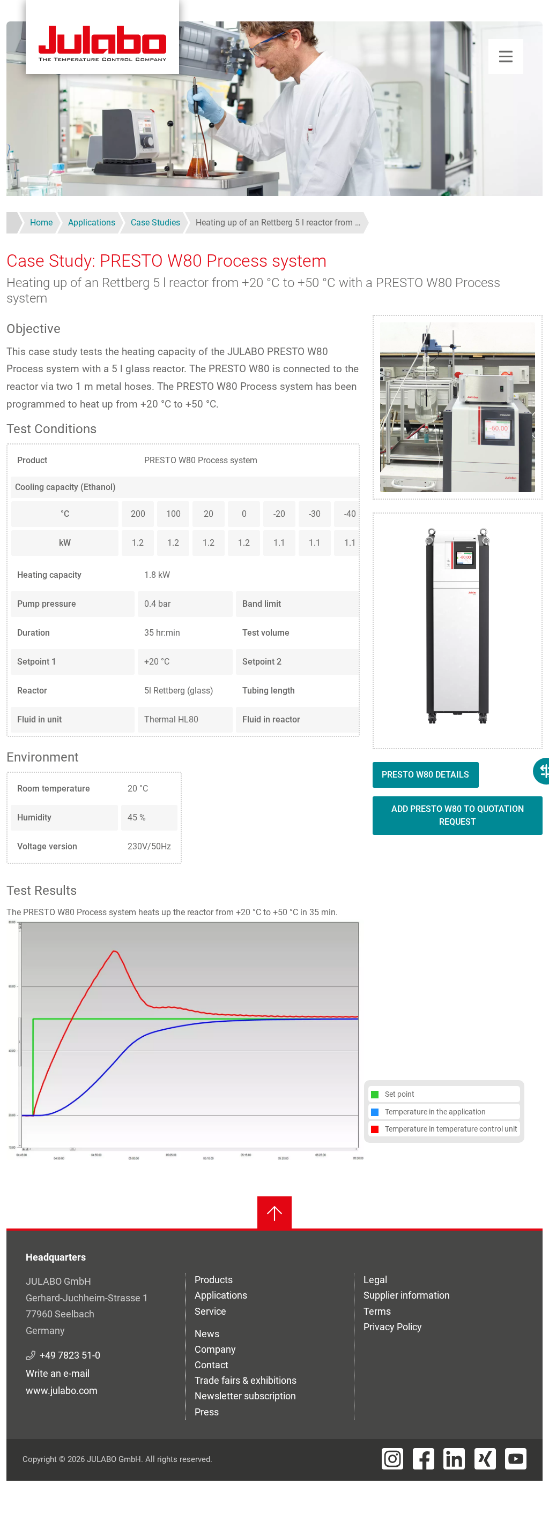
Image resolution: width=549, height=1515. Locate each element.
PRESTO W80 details (425, 775)
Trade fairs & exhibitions (245, 1380)
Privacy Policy (392, 1326)
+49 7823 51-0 (70, 1355)
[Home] (102, 37)
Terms (377, 1311)
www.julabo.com (62, 1390)
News (207, 1333)
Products (214, 1279)
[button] (185, 1039)
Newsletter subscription (245, 1395)
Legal (375, 1279)
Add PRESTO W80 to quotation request (457, 815)
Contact (211, 1364)
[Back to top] (274, 1213)
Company (215, 1349)
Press (207, 1412)
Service (210, 1311)
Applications (221, 1295)
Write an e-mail (58, 1373)
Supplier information (406, 1295)
